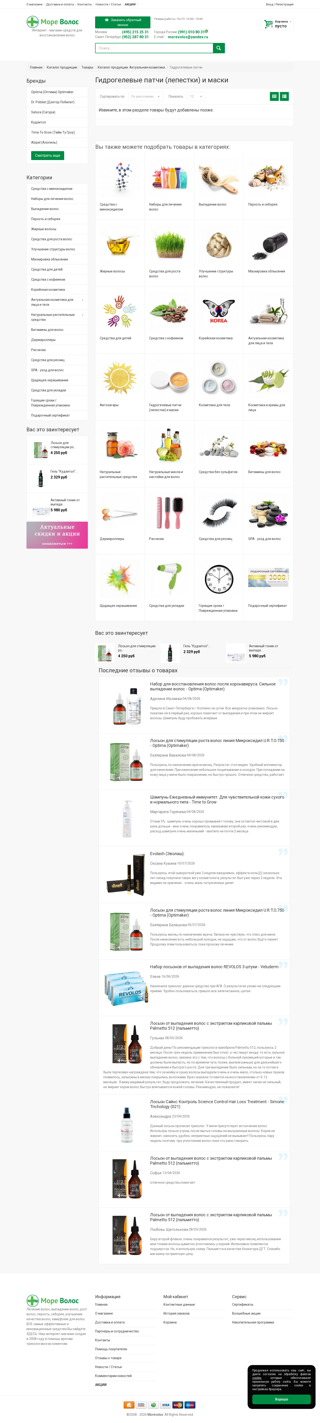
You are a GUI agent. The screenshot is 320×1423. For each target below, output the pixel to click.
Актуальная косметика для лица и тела (52, 302)
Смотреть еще (47, 155)
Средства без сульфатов (218, 472)
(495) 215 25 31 (135, 32)
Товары (87, 67)
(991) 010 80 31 (191, 32)
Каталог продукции (62, 67)
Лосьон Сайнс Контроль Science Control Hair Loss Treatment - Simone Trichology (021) (217, 1104)
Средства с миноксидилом (51, 189)
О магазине (34, 4)
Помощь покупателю (111, 1349)
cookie (256, 1378)
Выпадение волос (213, 204)
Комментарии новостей (113, 1376)
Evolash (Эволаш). (167, 853)
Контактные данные (179, 1304)
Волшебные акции (246, 1313)
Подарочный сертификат (267, 606)
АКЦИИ (130, 4)
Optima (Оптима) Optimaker (52, 92)
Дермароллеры (112, 539)
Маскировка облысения (266, 271)
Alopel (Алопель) (44, 142)
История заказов (177, 1313)
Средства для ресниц (215, 539)
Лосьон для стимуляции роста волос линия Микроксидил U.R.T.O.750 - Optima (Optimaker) (217, 743)
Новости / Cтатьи (108, 4)
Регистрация (285, 4)
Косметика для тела (214, 405)
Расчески (156, 539)
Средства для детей (115, 338)
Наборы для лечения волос (52, 199)
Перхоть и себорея (262, 204)
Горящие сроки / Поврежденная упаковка (50, 402)
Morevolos (155, 1414)
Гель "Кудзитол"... (196, 646)
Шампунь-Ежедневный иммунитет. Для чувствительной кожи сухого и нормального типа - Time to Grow (217, 799)
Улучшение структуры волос (53, 249)
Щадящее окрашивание (118, 606)
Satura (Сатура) (43, 112)
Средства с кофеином (166, 338)
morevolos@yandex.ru (188, 37)
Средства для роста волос (51, 239)
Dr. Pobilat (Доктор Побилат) (52, 102)
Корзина (281, 21)
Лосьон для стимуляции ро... (137, 648)
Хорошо (281, 1399)
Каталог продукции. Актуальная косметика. (132, 67)
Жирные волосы (112, 271)
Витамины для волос (264, 472)
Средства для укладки (166, 606)
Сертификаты (242, 1304)
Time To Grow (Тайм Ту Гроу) (53, 132)
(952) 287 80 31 (135, 37)
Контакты (85, 4)
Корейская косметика (216, 338)
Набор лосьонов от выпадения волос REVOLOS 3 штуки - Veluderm (214, 966)
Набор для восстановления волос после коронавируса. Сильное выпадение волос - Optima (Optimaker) (213, 686)
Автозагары (109, 405)
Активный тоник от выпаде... (263, 648)
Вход (269, 4)
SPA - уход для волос (264, 539)
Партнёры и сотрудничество (117, 1331)
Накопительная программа (253, 1322)
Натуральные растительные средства (53, 317)
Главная (36, 67)
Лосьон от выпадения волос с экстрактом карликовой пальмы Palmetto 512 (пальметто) (211, 1026)
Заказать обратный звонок (126, 22)
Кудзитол (38, 122)
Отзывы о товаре (108, 1358)
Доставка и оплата (60, 4)
